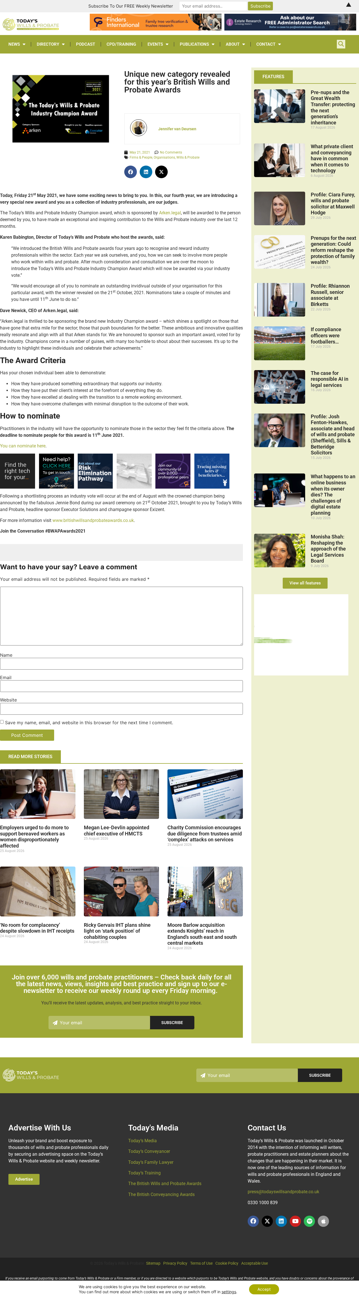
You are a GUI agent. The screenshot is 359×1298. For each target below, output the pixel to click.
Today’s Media (142, 1140)
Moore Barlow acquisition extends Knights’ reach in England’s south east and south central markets (202, 934)
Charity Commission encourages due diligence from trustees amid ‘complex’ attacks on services (204, 833)
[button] (130, 172)
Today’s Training (144, 1173)
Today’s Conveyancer (149, 1151)
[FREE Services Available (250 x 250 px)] (95, 487)
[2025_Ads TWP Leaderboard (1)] (156, 29)
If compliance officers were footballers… (326, 335)
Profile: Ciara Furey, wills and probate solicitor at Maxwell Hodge (333, 204)
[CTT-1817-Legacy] (301, 674)
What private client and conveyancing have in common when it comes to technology (332, 158)
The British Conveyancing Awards (161, 1194)
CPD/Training (121, 44)
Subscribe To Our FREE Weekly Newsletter (130, 6)
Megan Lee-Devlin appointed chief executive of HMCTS (116, 831)
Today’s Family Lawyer (150, 1162)
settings (229, 1291)
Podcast (85, 44)
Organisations (164, 157)
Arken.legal (170, 212)
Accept (264, 1289)
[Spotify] (309, 1221)
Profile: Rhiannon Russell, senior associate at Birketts (330, 295)
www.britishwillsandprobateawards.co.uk (93, 520)
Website (8, 700)
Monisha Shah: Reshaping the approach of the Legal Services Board (328, 549)
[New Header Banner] (290, 29)
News (14, 44)
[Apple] (323, 1221)
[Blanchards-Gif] (56, 487)
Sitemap (153, 1263)
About (233, 44)
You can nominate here (22, 446)
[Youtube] (295, 1221)
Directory (48, 44)
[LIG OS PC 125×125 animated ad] (17, 487)
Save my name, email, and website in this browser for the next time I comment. (89, 722)
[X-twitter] (267, 1221)
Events (155, 44)
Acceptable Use (254, 1263)
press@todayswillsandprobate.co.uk (283, 1191)
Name (6, 655)
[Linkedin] (281, 1221)
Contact (265, 44)
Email (5, 677)
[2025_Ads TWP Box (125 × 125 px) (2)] (172, 487)
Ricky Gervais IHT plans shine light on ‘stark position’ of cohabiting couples (117, 931)
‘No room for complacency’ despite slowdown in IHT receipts (37, 928)
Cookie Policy (226, 1263)
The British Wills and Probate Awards (164, 1183)
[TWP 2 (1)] (134, 487)
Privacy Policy (175, 1263)
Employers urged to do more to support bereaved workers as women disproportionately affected (34, 837)
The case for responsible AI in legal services (329, 379)
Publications (194, 44)
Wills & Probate (187, 157)
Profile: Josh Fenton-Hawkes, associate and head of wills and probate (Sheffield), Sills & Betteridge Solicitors (333, 435)
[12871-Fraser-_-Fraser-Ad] (211, 487)
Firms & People (141, 157)
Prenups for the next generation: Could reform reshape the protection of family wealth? (333, 250)
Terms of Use (201, 1263)
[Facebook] (253, 1221)
